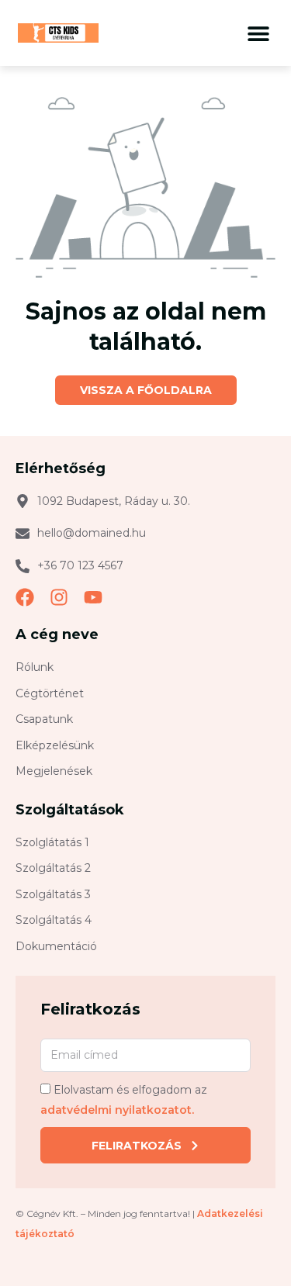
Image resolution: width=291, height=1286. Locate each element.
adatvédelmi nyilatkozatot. (117, 1110)
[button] (258, 33)
